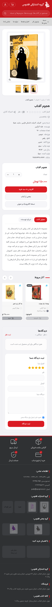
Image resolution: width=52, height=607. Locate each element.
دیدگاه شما (40, 394)
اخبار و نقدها (25, 22)
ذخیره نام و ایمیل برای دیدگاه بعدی (31, 417)
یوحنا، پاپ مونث (44, 304)
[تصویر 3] (18, 88)
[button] (26, 57)
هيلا (14, 123)
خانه (48, 100)
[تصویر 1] (34, 88)
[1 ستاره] (42, 367)
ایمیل (42, 383)
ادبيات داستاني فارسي (29, 123)
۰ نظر (20, 112)
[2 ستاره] (39, 367)
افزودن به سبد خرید (26, 189)
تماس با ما (6, 22)
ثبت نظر (8, 335)
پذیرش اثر (35, 22)
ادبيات (37, 100)
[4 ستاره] (32, 367)
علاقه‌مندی (43, 117)
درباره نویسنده (26, 219)
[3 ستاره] (36, 367)
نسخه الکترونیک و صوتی (26, 204)
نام (43, 372)
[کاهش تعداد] (8, 175)
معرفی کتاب (40, 219)
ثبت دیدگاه (26, 424)
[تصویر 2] (26, 88)
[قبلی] (10, 277)
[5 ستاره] (29, 367)
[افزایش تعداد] (19, 175)
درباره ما (15, 22)
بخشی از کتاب (26, 196)
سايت (43, 100)
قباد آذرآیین (39, 127)
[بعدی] (4, 277)
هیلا (39, 154)
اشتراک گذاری (8, 112)
